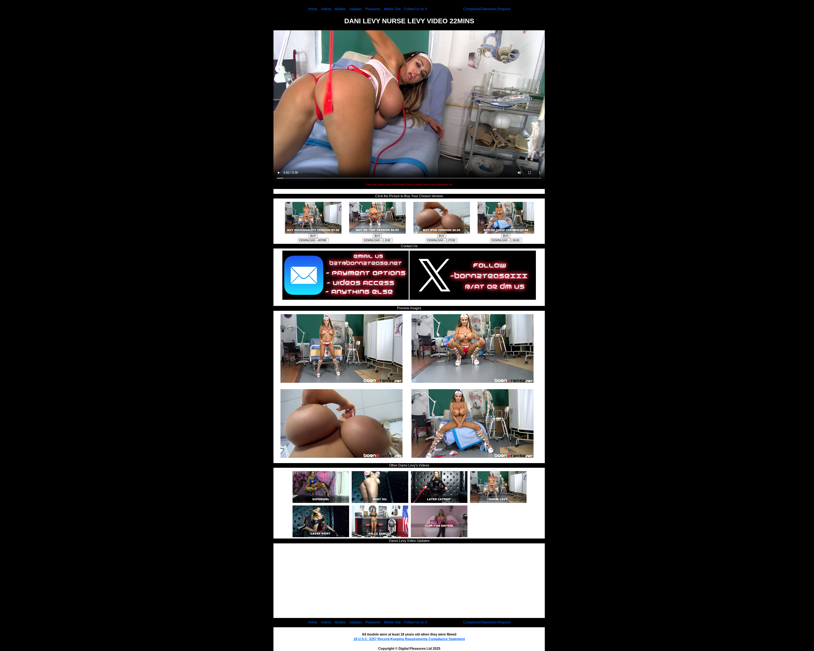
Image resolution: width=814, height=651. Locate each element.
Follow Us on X (415, 9)
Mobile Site (392, 9)
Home (312, 9)
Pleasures (373, 9)
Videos (326, 9)
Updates (355, 9)
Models (340, 9)
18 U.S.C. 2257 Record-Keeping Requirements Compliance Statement (409, 639)
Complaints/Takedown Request (486, 9)
